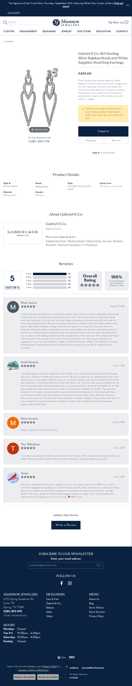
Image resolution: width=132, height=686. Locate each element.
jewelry (9, 42)
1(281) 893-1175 (39, 141)
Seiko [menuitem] (49, 612)
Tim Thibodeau (30, 444)
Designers (49, 31)
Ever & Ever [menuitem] (52, 599)
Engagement (28, 31)
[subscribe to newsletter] (98, 565)
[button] (13, 13)
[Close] (127, 5)
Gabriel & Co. (42, 186)
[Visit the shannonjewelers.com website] (71, 657)
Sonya (24, 473)
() (69, 274)
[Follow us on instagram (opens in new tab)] (69, 583)
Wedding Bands (76, 241)
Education (103, 31)
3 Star (29, 281)
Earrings (106, 241)
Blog (91, 603)
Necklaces (92, 245)
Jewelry (66, 31)
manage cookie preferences (33, 670)
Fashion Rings (93, 241)
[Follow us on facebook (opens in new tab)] (62, 583)
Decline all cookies (24, 677)
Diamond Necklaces (69, 245)
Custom (8, 31)
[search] (5, 22)
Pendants (118, 241)
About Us (94, 599)
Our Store (84, 31)
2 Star (29, 284)
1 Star (29, 288)
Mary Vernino (29, 419)
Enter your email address (66, 559)
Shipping (91, 141)
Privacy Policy (96, 616)
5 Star (29, 274)
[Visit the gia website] (62, 657)
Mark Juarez (29, 303)
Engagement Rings (56, 241)
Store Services (97, 612)
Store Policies (96, 608)
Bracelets (51, 245)
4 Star (29, 277)
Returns (116, 141)
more (91, 99)
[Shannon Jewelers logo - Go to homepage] (66, 22)
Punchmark (72, 678)
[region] (39, 98)
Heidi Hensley (29, 362)
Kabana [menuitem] (50, 608)
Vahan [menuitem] (49, 616)
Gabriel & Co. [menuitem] (53, 603)
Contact (122, 31)
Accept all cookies (48, 677)
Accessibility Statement (93, 668)
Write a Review (66, 525)
